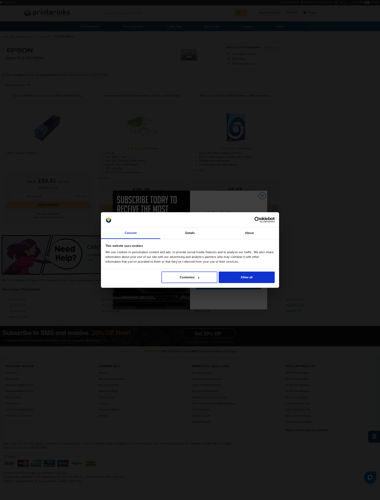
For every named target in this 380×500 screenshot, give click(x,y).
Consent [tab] (131, 233)
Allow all (247, 277)
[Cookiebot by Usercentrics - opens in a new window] (257, 220)
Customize (187, 277)
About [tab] (249, 233)
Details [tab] (190, 233)
